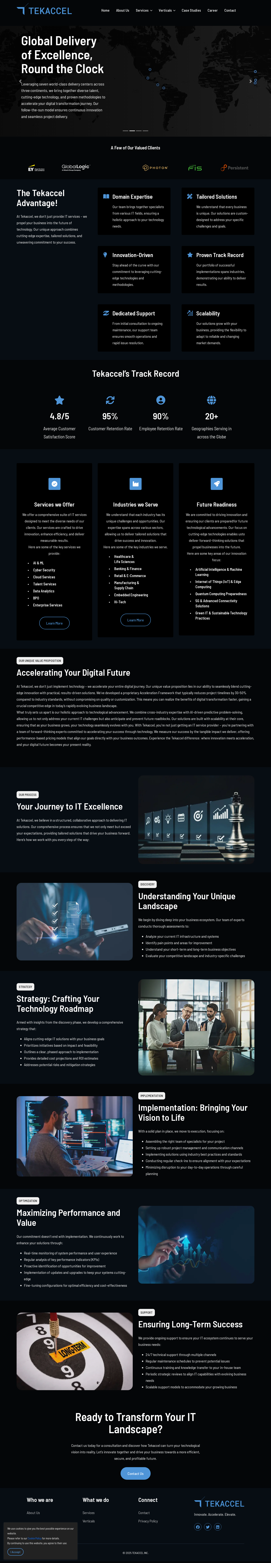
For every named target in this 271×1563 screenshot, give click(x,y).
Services (89, 1512)
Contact (230, 10)
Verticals (89, 1521)
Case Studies (191, 10)
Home (105, 10)
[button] (20, 81)
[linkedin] (217, 1526)
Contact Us (136, 1473)
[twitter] (207, 1526)
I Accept (15, 1552)
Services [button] (142, 10)
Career (213, 10)
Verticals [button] (166, 10)
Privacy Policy (148, 1521)
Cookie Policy (34, 1538)
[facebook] (197, 1526)
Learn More (54, 623)
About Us (122, 10)
